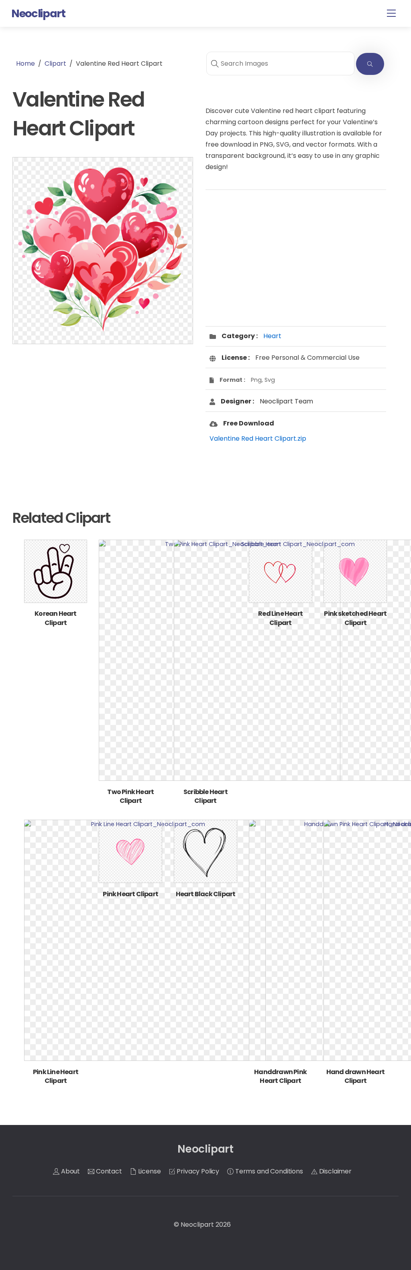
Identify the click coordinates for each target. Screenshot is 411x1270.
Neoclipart (197, 1224)
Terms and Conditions (268, 1171)
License (148, 1171)
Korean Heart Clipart (55, 618)
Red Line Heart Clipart (280, 618)
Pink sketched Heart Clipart (355, 618)
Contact (108, 1171)
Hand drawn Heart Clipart (355, 1076)
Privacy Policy (197, 1171)
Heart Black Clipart (206, 894)
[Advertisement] (102, 414)
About (69, 1171)
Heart (272, 336)
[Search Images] (370, 64)
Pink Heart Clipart (130, 894)
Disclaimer (334, 1171)
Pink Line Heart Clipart (55, 1076)
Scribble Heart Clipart (205, 796)
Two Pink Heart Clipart (130, 796)
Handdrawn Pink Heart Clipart (280, 1076)
